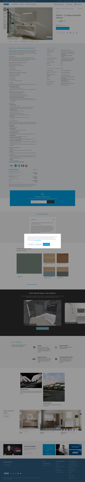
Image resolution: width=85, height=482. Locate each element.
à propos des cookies (37, 240)
